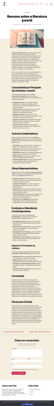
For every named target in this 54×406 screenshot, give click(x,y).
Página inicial (21, 3)
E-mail (29, 358)
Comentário (14, 348)
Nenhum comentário (38, 24)
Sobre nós (32, 391)
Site (12, 364)
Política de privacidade (28, 404)
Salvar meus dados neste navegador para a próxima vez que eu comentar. (26, 369)
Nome (13, 358)
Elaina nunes (17, 24)
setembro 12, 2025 (27, 24)
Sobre (37, 3)
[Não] (52, 403)
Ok (22, 404)
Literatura (27, 12)
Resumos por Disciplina (29, 3)
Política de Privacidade (35, 389)
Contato (41, 3)
